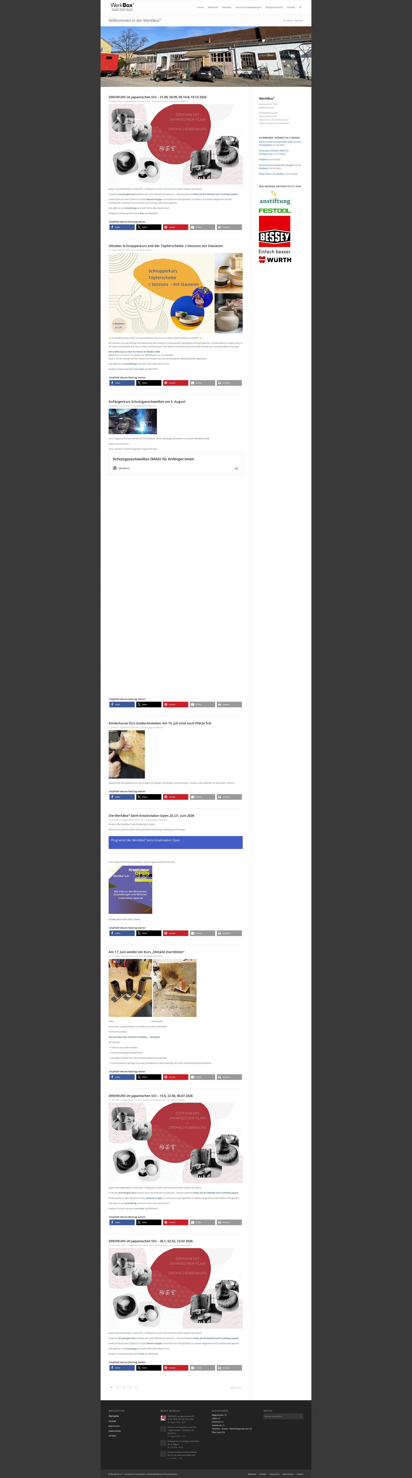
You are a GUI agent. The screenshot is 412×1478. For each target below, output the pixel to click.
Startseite (114, 1416)
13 (221, 83)
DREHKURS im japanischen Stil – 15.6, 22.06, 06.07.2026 (151, 1096)
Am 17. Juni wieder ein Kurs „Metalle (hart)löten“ (146, 952)
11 (216, 83)
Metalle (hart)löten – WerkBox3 (144, 1037)
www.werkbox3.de (268, 116)
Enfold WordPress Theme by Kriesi (162, 1474)
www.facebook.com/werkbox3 (274, 119)
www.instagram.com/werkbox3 (274, 123)
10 (214, 83)
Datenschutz (115, 1430)
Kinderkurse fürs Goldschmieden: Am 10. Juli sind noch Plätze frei (160, 723)
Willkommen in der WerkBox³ (135, 20)
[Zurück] (103, 57)
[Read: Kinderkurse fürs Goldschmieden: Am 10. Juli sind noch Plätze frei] (163, 1454)
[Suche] (300, 7)
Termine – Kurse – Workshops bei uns (230, 1428)
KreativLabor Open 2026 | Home (124, 919)
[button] (122, 227)
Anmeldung (131, 1203)
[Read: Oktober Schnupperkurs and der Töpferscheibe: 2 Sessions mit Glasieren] (163, 1429)
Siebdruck (217, 1425)
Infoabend (263, 159)
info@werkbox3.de (268, 112)
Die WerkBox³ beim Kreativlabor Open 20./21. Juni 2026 (151, 815)
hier (142, 213)
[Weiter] (308, 57)
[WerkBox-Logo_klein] (123, 7)
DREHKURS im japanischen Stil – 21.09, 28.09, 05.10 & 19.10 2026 (157, 97)
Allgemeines (131, 101)
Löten (125, 956)
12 (219, 83)
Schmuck (126, 727)
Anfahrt (112, 1435)
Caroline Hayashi (180, 101)
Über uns (129, 250)
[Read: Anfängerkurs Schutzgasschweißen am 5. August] (163, 1443)
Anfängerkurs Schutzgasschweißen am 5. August (147, 401)
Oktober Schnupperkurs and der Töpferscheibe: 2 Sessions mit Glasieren (166, 246)
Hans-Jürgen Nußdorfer (146, 406)
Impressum (114, 1425)
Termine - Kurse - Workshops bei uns (152, 101)
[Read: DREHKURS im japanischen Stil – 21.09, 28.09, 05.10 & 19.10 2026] (163, 1418)
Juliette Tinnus (145, 250)
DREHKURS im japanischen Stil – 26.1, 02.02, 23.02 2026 (151, 1241)
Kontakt (112, 1421)
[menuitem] (200, 7)
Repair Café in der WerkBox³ (272, 173)
